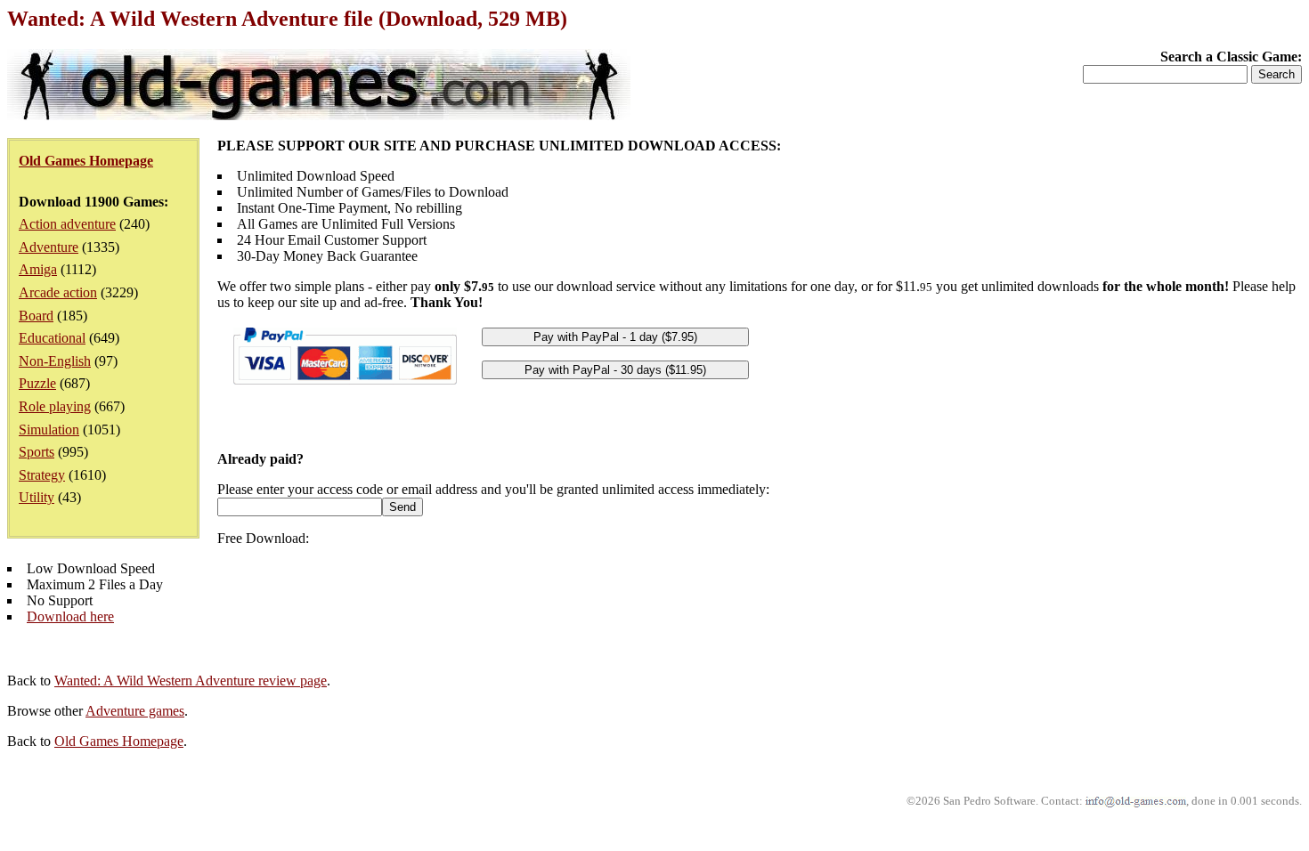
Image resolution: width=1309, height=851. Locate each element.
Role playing (55, 406)
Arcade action (58, 292)
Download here (70, 616)
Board (36, 315)
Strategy (42, 474)
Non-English (55, 361)
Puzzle (37, 383)
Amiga (38, 269)
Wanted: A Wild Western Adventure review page (190, 680)
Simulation (49, 429)
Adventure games (134, 710)
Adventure (48, 247)
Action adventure (67, 223)
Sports (36, 451)
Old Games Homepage (118, 741)
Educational (52, 337)
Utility (36, 497)
